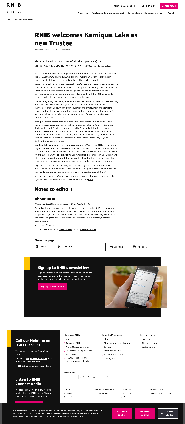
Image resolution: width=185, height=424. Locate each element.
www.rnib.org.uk (88, 229)
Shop (106, 339)
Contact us (70, 393)
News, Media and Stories (23, 20)
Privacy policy (128, 390)
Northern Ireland (150, 343)
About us (70, 339)
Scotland (146, 339)
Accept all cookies (122, 413)
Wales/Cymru (148, 347)
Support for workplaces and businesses (79, 352)
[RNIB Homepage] (14, 9)
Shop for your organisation (117, 343)
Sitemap (126, 397)
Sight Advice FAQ (112, 350)
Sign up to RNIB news (51, 286)
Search (171, 13)
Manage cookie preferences (161, 393)
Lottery (107, 347)
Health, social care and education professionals (77, 359)
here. (90, 179)
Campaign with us (153, 13)
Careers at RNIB (73, 343)
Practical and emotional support (108, 13)
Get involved (134, 13)
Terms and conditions (102, 397)
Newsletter (70, 397)
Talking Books (110, 358)
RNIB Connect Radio (113, 354)
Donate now (168, 6)
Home (9, 20)
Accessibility (127, 393)
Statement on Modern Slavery (105, 390)
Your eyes (83, 13)
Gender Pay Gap (157, 390)
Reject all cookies (145, 413)
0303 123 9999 (65, 229)
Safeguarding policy (101, 393)
